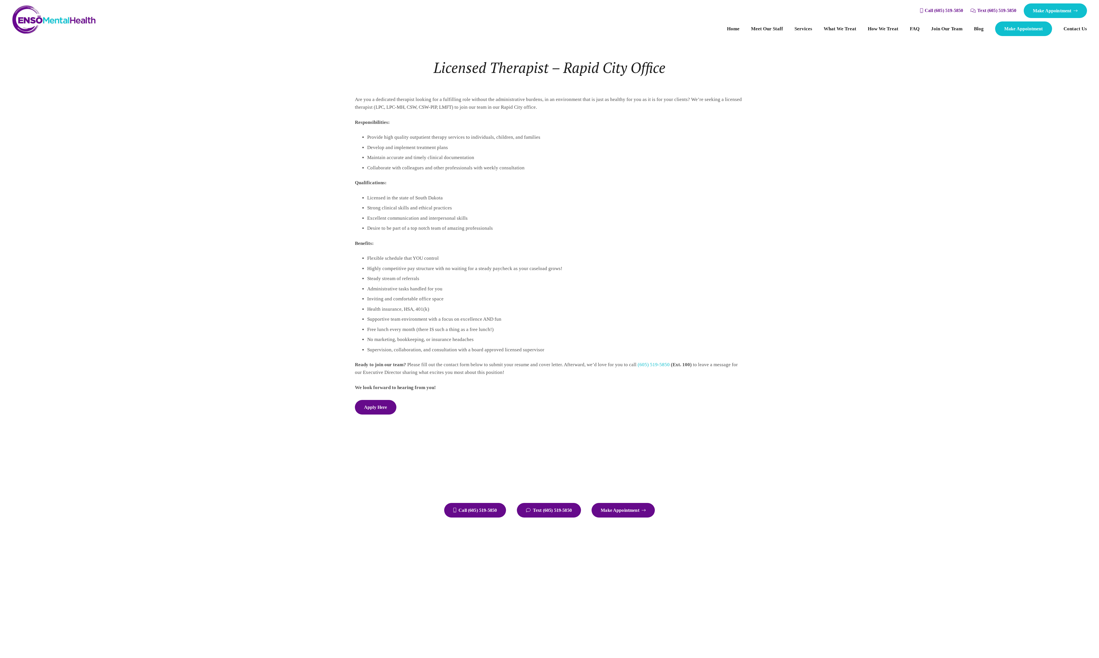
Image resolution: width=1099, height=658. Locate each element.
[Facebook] (701, 557)
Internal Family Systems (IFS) (620, 614)
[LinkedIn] (701, 580)
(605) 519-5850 (654, 364)
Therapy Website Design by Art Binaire (531, 642)
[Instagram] (724, 557)
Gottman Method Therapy (616, 606)
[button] (815, 29)
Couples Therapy (607, 559)
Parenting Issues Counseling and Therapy (632, 567)
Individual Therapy (610, 551)
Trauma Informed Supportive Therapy (628, 622)
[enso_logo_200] (54, 19)
